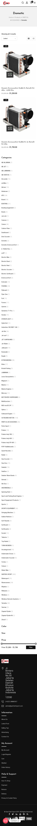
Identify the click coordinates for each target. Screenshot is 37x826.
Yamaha (4, 603)
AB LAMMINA (5, 171)
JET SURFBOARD (6, 339)
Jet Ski (3, 331)
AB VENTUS (5, 175)
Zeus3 (3, 620)
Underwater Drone (7, 554)
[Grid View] (29, 38)
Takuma (4, 537)
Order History (5, 767)
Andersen (4, 191)
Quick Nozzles (6, 451)
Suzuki (3, 533)
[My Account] (27, 3)
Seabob (3, 467)
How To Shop (5, 781)
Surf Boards (5, 521)
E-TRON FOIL (5, 249)
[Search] (23, 3)
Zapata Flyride (6, 611)
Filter (31, 647)
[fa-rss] (27, 814)
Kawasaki (4, 352)
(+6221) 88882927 (11, 701)
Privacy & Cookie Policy (9, 798)
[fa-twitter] (13, 814)
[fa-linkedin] (16, 814)
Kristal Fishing (5, 368)
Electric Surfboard (7, 274)
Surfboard (4, 525)
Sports (3, 504)
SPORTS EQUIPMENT (8, 508)
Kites (3, 364)
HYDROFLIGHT (6, 319)
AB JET (3, 167)
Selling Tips (5, 728)
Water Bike (4, 570)
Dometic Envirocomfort (9, 245)
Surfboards (5, 529)
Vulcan (3, 566)
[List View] (34, 38)
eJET (3, 253)
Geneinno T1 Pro (6, 311)
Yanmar (3, 607)
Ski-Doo (4, 484)
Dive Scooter (5, 237)
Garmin (3, 307)
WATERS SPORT (6, 574)
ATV (2, 195)
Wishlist (4, 763)
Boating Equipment (7, 208)
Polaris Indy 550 (6, 434)
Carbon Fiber (5, 228)
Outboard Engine (6, 414)
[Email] (5, 820)
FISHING (4, 286)
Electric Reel (5, 265)
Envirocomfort (6, 278)
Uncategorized (6, 549)
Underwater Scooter (8, 558)
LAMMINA (4, 372)
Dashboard (4, 232)
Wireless (4, 595)
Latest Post (5, 724)
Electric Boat (5, 261)
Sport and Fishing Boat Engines (11, 496)
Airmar (3, 187)
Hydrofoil (4, 323)
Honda (3, 315)
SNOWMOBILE (6, 488)
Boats (3, 212)
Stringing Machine (7, 512)
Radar (3, 455)
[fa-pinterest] (24, 814)
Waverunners (5, 582)
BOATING (4, 204)
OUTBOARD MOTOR (7, 418)
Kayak (3, 356)
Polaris (3, 430)
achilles (3, 183)
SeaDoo (4, 471)
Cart (2, 759)
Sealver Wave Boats (7, 475)
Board (3, 199)
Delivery (3, 794)
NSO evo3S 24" (6, 405)
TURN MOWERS (6, 545)
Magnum (4, 381)
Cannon (4, 220)
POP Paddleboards (7, 447)
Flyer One (4, 294)
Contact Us (5, 737)
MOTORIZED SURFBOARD (9, 397)
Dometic (4, 241)
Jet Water (4, 344)
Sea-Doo (4, 463)
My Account (5, 750)
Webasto (4, 591)
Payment (4, 785)
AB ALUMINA (5, 162)
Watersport (5, 578)
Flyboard (4, 290)
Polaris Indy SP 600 (7, 442)
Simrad (3, 479)
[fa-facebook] (9, 814)
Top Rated (4, 541)
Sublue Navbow (6, 517)
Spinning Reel (5, 492)
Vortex (3, 562)
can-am (4, 216)
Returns (4, 789)
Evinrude (4, 282)
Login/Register (6, 754)
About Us (4, 719)
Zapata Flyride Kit (7, 615)
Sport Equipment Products (10, 500)
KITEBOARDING (6, 360)
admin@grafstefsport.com (14, 706)
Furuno (3, 302)
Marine (3, 385)
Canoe (3, 224)
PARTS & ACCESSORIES (9, 422)
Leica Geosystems (7, 377)
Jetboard (4, 348)
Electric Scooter (6, 269)
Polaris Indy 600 (6, 438)
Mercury (4, 393)
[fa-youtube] (20, 814)
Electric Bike (5, 257)
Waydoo (4, 587)
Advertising (5, 732)
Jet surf (4, 335)
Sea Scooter (5, 459)
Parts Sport (5, 426)
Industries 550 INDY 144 (9, 327)
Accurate (4, 179)
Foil (2, 298)
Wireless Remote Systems (10, 599)
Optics (3, 409)
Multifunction (5, 401)
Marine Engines (6, 389)
